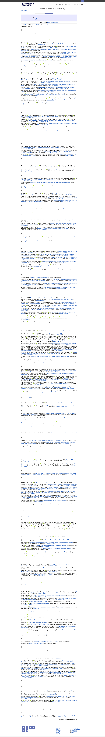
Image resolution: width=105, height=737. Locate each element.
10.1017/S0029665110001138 (51, 694)
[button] (49, 13)
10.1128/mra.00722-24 (39, 423)
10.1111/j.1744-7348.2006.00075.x (68, 303)
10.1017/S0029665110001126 (27, 285)
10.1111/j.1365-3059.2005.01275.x (48, 306)
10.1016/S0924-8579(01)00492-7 (28, 604)
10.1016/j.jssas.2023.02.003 (27, 171)
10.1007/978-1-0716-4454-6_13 (49, 553)
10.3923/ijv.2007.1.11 (26, 61)
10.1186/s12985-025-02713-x (37, 384)
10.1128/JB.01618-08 (62, 627)
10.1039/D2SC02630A (50, 100)
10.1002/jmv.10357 (36, 608)
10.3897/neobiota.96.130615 (42, 380)
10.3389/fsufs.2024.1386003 (36, 266)
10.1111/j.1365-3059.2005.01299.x (41, 300)
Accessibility (73, 726)
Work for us (57, 732)
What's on (57, 729)
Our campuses (58, 727)
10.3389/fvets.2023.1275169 (49, 543)
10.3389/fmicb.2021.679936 (64, 53)
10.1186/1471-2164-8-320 (28, 148)
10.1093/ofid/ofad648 (26, 319)
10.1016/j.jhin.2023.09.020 (43, 665)
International (75, 0)
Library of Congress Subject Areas (29, 15)
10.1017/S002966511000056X (32, 419)
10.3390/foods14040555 (40, 66)
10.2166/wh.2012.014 (67, 269)
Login (82, 0)
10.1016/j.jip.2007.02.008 (57, 79)
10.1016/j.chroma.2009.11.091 (65, 443)
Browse (63, 4)
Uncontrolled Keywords (54, 22)
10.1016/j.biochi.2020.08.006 (52, 152)
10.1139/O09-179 (62, 433)
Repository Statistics (24, 10)
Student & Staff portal (43, 726)
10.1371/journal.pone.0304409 (59, 673)
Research (78, 4)
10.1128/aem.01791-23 (56, 341)
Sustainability (58, 733)
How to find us (58, 728)
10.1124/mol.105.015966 (39, 501)
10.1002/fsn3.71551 (64, 252)
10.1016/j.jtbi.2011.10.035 (58, 589)
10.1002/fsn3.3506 (67, 344)
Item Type (48, 22)
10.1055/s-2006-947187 (68, 194)
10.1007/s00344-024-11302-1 (63, 313)
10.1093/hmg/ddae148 (43, 229)
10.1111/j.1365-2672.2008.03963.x (48, 562)
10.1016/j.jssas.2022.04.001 (27, 241)
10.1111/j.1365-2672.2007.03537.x (46, 82)
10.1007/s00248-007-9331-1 (57, 85)
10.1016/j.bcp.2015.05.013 (59, 198)
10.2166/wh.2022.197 (64, 262)
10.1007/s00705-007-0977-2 (53, 331)
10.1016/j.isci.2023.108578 (29, 117)
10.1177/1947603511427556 (71, 474)
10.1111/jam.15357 (32, 493)
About (60, 4)
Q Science (28, 16)
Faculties (79, 0)
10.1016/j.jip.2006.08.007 (50, 91)
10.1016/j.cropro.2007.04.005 (65, 201)
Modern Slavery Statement (75, 729)
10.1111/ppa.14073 (63, 403)
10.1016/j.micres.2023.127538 (27, 167)
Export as (33, 13)
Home (57, 4)
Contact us (57, 726)
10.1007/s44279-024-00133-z (46, 360)
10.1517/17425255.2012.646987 (62, 406)
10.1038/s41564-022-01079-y (59, 350)
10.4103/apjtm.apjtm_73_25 (27, 397)
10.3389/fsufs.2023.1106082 (70, 485)
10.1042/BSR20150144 (57, 658)
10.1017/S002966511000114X (30, 686)
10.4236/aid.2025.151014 (42, 593)
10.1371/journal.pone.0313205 (69, 237)
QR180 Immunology (34, 18)
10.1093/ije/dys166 (26, 461)
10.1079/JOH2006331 (59, 334)
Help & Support (73, 4)
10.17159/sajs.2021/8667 (69, 155)
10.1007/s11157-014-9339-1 (45, 322)
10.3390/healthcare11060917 (53, 47)
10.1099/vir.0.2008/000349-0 (27, 677)
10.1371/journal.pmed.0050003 (52, 571)
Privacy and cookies (74, 727)
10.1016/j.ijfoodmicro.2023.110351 (68, 388)
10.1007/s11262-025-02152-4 (27, 180)
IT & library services (43, 727)
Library (82, 4)
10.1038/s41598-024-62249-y (31, 354)
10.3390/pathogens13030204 (60, 599)
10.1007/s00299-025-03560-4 (33, 363)
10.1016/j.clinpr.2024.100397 (57, 34)
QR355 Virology (33, 19)
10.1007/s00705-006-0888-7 (45, 546)
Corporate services (58, 730)
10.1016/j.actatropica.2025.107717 (42, 124)
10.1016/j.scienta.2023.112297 (27, 187)
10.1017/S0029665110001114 (60, 288)
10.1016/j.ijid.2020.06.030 (27, 698)
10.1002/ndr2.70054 (53, 565)
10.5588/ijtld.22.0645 (41, 575)
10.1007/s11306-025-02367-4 (67, 537)
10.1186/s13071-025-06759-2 (40, 44)
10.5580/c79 (37, 95)
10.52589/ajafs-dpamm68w (42, 596)
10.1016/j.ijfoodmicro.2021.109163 (44, 392)
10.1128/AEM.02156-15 (61, 630)
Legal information (74, 730)
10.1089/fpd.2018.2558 (40, 489)
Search (72, 0)
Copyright (72, 732)
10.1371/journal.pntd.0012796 (53, 635)
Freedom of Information (74, 728)
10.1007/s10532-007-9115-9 (62, 716)
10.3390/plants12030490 (54, 371)
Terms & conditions (74, 731)
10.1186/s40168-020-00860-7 (44, 121)
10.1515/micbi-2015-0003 (56, 701)
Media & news (58, 731)
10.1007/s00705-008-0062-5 (68, 255)
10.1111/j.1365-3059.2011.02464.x (68, 661)
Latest (66, 4)
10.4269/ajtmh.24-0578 (44, 669)
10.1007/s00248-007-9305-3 (63, 88)
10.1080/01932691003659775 (66, 57)
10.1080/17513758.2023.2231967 (57, 709)
